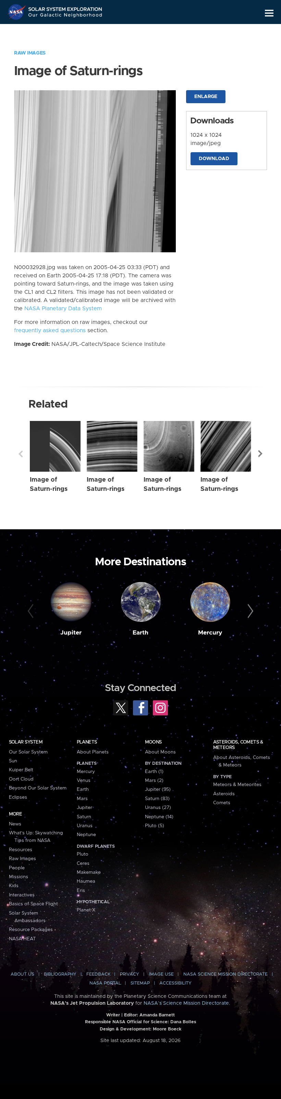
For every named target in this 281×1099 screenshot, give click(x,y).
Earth (140, 633)
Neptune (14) (159, 816)
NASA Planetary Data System (63, 308)
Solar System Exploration (65, 7)
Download (214, 158)
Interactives (22, 895)
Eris (81, 890)
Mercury (210, 633)
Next (260, 453)
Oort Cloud (21, 779)
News (15, 824)
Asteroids (224, 794)
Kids (14, 885)
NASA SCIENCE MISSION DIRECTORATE (225, 974)
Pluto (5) (154, 825)
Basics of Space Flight (33, 904)
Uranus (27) (158, 807)
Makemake (89, 872)
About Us (22, 974)
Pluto (82, 854)
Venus (83, 780)
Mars (82, 798)
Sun (13, 761)
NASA (17, 12)
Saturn (84, 816)
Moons (153, 742)
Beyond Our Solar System (37, 788)
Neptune (86, 834)
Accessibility (175, 983)
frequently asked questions (50, 330)
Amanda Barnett (157, 1015)
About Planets (93, 752)
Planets (87, 742)
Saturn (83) (157, 798)
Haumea (86, 881)
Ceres (83, 863)
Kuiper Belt (21, 770)
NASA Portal (105, 983)
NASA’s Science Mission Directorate (186, 1003)
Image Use (161, 974)
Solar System (25, 742)
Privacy (129, 974)
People (17, 868)
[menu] (269, 13)
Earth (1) (154, 771)
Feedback (98, 974)
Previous (20, 453)
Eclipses (18, 797)
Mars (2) (154, 780)
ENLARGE (205, 96)
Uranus (85, 825)
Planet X (86, 910)
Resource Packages (31, 929)
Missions (18, 876)
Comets (221, 802)
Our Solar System (28, 752)
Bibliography (60, 974)
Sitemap (140, 983)
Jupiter (71, 633)
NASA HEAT (22, 939)
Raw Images (30, 53)
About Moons (160, 752)
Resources (20, 849)
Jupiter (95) (158, 789)
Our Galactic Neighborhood (65, 16)
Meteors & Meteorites (237, 784)
